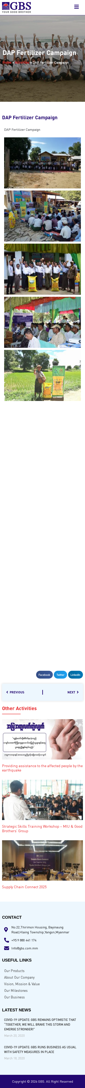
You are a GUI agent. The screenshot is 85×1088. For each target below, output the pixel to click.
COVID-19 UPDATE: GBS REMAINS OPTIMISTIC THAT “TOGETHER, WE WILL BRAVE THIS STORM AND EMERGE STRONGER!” (40, 1024)
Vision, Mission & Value (22, 984)
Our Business (14, 997)
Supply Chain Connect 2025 (24, 887)
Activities (22, 62)
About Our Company (19, 977)
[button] (44, 675)
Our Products (14, 971)
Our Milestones (16, 990)
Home (7, 62)
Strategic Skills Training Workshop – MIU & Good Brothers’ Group (42, 828)
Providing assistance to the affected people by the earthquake (42, 767)
